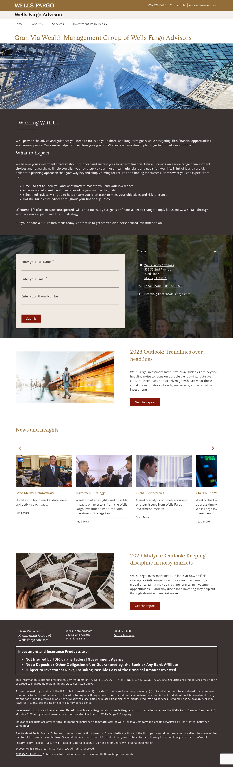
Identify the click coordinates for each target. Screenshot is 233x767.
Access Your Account (204, 5)
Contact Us (177, 5)
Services (58, 24)
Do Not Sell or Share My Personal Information (124, 742)
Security (52, 742)
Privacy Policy (24, 742)
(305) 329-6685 (156, 5)
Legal (39, 742)
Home (18, 24)
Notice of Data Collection (76, 742)
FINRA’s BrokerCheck (29, 754)
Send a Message (124, 635)
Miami (141, 251)
